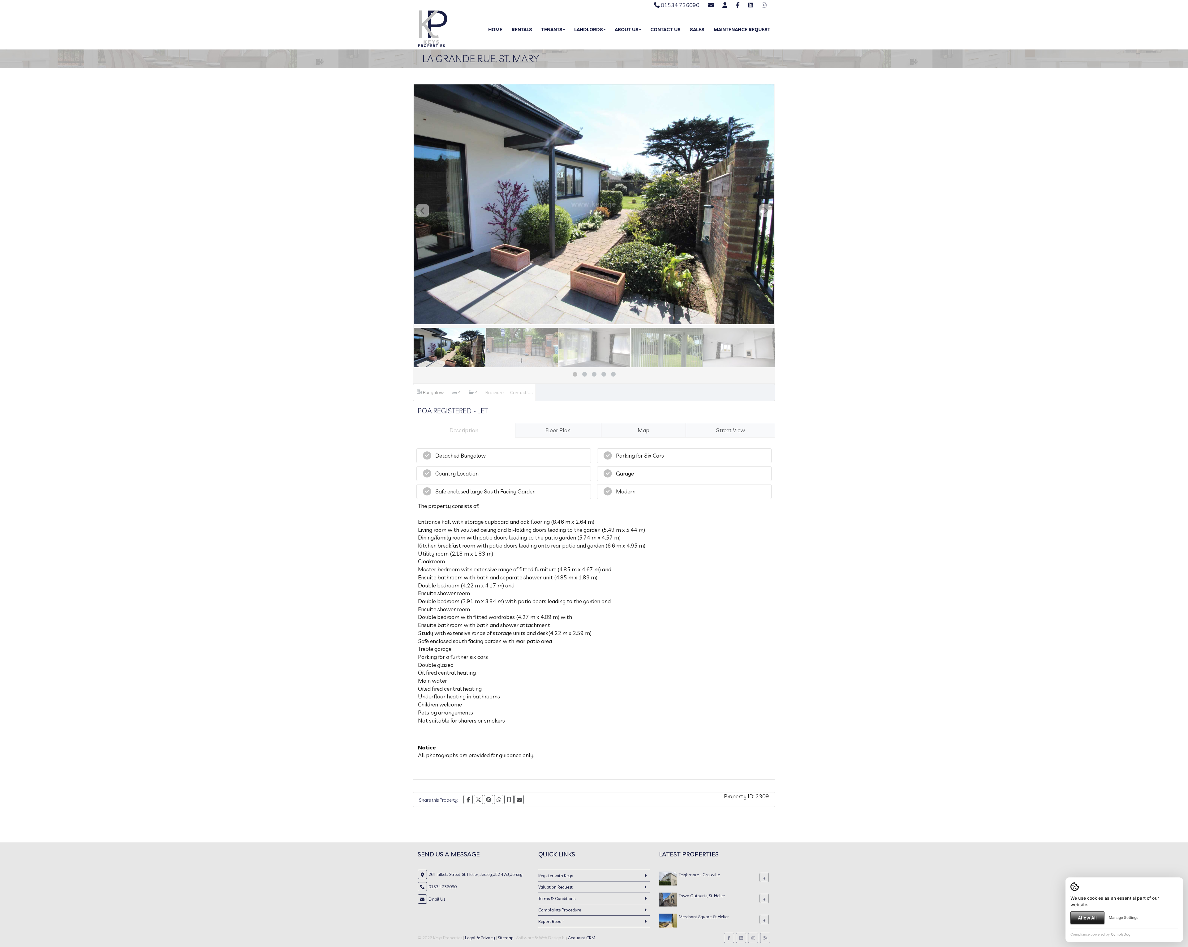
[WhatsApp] (498, 799)
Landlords (588, 29)
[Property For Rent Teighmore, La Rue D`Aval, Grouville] (668, 878)
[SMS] (509, 799)
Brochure (494, 392)
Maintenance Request (742, 29)
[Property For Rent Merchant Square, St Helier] (668, 920)
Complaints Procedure (559, 910)
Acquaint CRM (581, 938)
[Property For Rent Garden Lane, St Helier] (668, 899)
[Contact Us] (724, 5)
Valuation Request (555, 887)
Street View (730, 430)
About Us (627, 29)
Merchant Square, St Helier (704, 916)
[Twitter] (478, 799)
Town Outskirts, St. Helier (702, 895)
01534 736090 (679, 5)
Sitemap (506, 938)
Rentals (522, 29)
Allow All (1087, 917)
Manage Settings (1123, 917)
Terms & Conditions (556, 898)
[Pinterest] (488, 799)
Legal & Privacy (480, 938)
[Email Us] (711, 5)
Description (464, 430)
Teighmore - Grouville (699, 874)
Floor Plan (557, 430)
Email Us (436, 899)
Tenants (551, 29)
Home (495, 29)
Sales (697, 29)
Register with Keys (555, 875)
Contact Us (665, 29)
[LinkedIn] (750, 5)
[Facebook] (737, 5)
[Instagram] (764, 5)
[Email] (519, 799)
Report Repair (551, 921)
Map (643, 430)
